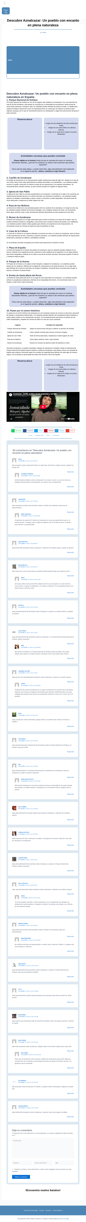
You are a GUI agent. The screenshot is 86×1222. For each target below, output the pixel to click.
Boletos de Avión (6, 11)
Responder (70, 472)
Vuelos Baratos (57, 1210)
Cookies (41, 1210)
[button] (4, 3)
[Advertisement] (45, 60)
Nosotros (48, 1210)
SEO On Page (64, 1218)
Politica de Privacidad (31, 1210)
